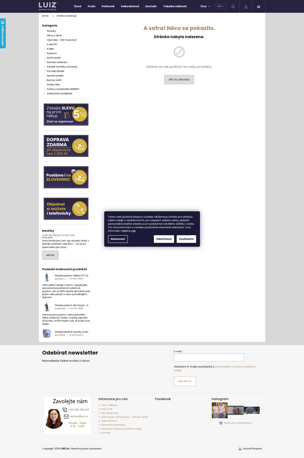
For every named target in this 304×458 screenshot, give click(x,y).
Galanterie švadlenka (59, 93)
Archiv (50, 255)
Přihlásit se (184, 381)
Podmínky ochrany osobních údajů (121, 428)
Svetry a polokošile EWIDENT (63, 89)
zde (133, 231)
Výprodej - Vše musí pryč (62, 39)
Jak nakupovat (109, 413)
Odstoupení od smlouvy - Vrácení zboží (124, 417)
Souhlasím (186, 239)
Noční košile (54, 57)
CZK (219, 6)
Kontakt (105, 432)
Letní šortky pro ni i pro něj (58, 235)
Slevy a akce (54, 35)
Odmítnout (164, 239)
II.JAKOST (52, 44)
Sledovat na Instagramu (238, 422)
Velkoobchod (109, 420)
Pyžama (51, 53)
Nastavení (118, 239)
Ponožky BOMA (55, 71)
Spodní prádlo (55, 75)
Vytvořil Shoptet (252, 448)
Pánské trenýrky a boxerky (62, 66)
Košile (50, 48)
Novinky (51, 31)
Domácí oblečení (57, 62)
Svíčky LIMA (53, 84)
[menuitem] (77, 6)
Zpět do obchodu (179, 79)
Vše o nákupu (109, 405)
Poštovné (106, 409)
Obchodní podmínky (113, 424)
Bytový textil (54, 80)
